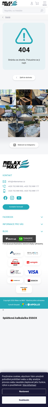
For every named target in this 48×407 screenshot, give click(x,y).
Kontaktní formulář (16, 207)
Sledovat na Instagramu (26, 145)
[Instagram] (11, 197)
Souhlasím (24, 400)
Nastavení (24, 391)
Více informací (29, 385)
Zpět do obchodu (26, 77)
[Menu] (44, 3)
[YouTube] (19, 197)
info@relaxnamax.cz (16, 181)
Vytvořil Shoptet (14, 305)
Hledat (41, 11)
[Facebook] (5, 197)
